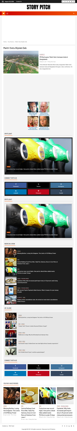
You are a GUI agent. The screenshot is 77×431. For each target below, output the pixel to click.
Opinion (19, 251)
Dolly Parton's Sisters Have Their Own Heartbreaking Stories (33, 128)
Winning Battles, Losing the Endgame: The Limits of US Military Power (36, 253)
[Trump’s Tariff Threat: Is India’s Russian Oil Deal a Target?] (11, 325)
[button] (7, 13)
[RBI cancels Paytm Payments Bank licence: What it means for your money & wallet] (11, 290)
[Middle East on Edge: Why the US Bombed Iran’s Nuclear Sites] (11, 334)
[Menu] (7, 13)
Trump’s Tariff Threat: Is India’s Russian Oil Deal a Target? (32, 326)
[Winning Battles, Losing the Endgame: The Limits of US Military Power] (11, 252)
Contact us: (5, 426)
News (18, 259)
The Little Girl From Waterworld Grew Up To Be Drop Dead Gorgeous (44, 128)
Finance (9, 166)
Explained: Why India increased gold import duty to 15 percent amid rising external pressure (32, 169)
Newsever (45, 429)
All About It (42, 54)
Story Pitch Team (52, 61)
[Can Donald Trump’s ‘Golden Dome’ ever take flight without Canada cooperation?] (11, 342)
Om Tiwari (14, 415)
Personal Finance (17, 166)
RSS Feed (11, 426)
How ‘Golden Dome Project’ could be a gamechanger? (31, 352)
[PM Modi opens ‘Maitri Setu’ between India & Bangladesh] (20, 62)
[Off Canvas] (3, 1)
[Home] (3, 13)
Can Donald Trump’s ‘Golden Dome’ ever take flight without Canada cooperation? (38, 343)
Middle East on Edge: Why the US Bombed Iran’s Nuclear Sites (33, 334)
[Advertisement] (38, 29)
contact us (19, 1)
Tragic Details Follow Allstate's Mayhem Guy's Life (32, 114)
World (23, 332)
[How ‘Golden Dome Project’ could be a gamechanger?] (11, 351)
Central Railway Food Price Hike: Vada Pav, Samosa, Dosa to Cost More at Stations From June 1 (28, 412)
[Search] (74, 13)
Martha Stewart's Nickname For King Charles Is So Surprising (44, 114)
